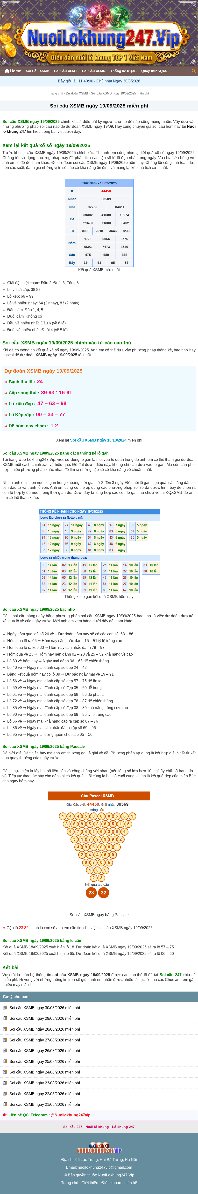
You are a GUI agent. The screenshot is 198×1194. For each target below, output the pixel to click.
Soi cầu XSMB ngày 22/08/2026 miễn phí (44, 1094)
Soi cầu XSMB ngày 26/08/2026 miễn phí (44, 1051)
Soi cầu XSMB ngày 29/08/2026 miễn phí (44, 1018)
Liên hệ (130, 1183)
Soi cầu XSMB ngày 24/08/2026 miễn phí (44, 1072)
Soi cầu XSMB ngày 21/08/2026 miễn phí (44, 1104)
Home (15, 71)
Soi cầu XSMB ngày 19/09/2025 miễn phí (99, 105)
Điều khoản (111, 1183)
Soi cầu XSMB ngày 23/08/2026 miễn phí (44, 1083)
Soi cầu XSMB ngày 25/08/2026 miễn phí (44, 1062)
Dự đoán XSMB (77, 93)
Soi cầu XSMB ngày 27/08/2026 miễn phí (44, 1040)
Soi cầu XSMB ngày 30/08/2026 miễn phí (44, 1008)
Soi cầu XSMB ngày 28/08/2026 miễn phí (44, 1029)
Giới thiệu (89, 1183)
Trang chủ (56, 93)
